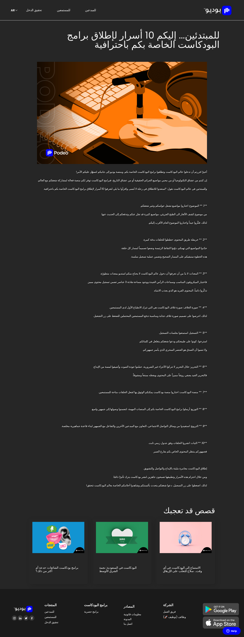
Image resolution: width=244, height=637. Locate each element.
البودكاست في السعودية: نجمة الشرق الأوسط (118, 569)
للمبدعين (90, 10)
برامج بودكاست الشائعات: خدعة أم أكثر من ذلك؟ (57, 569)
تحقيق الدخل (34, 10)
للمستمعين (63, 10)
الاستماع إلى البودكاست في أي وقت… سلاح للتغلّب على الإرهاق (182, 569)
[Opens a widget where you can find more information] (231, 631)
